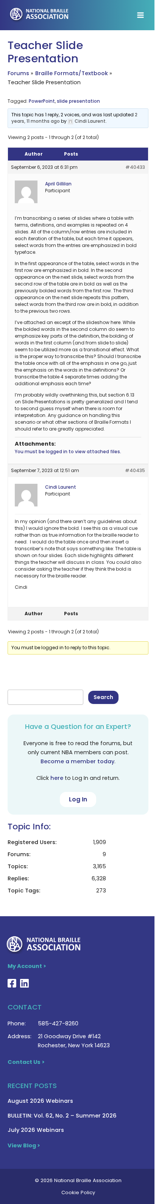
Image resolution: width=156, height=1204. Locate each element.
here (56, 778)
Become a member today (77, 761)
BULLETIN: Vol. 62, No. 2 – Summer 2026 (62, 1115)
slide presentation (78, 101)
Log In (78, 799)
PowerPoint (42, 101)
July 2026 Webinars (36, 1130)
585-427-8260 (58, 1023)
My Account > (27, 966)
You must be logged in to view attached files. (68, 451)
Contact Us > (26, 1062)
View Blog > (24, 1145)
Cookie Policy (78, 1192)
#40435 (135, 470)
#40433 (135, 167)
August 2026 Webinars (40, 1101)
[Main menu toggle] (140, 15)
